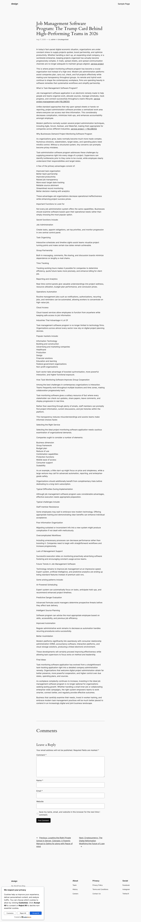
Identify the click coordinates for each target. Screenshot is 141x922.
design (14, 3)
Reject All (23, 913)
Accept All (35, 913)
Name (39, 780)
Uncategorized (63, 39)
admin (53, 39)
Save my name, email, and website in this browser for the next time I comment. (69, 813)
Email (39, 791)
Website (40, 801)
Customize (10, 913)
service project (97, 64)
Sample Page (124, 4)
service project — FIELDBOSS (84, 129)
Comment (41, 755)
